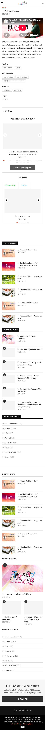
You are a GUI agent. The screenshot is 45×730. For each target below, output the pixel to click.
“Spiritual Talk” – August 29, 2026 (29, 290)
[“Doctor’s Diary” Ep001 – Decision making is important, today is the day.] (8, 405)
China (5, 99)
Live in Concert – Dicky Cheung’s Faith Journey (28, 377)
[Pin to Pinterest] (8, 111)
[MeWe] (26, 710)
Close (22, 727)
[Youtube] (23, 710)
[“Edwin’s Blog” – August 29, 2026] (8, 279)
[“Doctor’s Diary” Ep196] (8, 306)
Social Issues (9, 443)
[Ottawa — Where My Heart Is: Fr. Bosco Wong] (8, 365)
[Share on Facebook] (3, 111)
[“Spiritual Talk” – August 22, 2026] (8, 319)
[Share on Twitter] (6, 111)
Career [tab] (24, 185)
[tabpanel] (22, 206)
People (7, 438)
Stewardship (8, 68)
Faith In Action (10, 452)
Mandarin (17, 90)
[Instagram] (20, 710)
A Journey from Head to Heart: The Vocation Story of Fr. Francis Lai (23, 153)
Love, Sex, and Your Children (26, 337)
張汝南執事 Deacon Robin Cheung (14, 81)
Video (4, 7)
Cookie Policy (16, 724)
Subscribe (22, 699)
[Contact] (30, 710)
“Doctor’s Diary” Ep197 (28, 250)
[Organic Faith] (22, 201)
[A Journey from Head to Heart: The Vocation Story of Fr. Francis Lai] (22, 136)
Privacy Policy (28, 724)
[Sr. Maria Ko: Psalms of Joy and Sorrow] (8, 392)
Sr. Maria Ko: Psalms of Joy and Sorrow (29, 390)
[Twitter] (17, 710)
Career (17, 68)
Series (7, 447)
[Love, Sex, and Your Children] (8, 339)
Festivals (8, 428)
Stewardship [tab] (10, 185)
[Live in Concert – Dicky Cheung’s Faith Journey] (8, 379)
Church (7, 457)
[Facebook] (14, 710)
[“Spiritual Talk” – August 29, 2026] (8, 292)
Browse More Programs (22, 168)
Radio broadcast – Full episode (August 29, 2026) (27, 264)
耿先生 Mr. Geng (8, 77)
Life (6, 433)
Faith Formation (11, 423)
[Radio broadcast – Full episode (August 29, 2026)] (8, 266)
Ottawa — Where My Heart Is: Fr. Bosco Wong (29, 363)
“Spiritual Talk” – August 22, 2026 (29, 317)
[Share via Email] (11, 111)
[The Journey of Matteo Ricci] (8, 352)
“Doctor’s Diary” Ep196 (28, 303)
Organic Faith (23, 216)
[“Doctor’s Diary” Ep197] (8, 253)
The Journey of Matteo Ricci (30, 349)
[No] (42, 722)
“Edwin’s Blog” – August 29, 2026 (29, 277)
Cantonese (7, 90)
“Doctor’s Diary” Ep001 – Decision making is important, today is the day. (29, 404)
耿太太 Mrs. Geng (22, 77)
